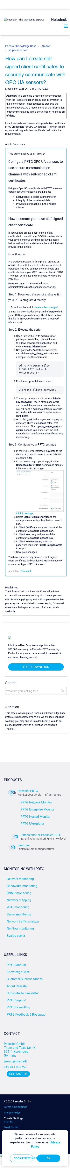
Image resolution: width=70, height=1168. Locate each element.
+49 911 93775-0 (15, 1067)
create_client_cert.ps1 (46, 307)
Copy (58, 364)
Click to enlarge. (25, 513)
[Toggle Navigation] (65, 26)
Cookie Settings (13, 1118)
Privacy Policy (12, 1112)
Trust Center (11, 1127)
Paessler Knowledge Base (21, 46)
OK (48, 1158)
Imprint (8, 1121)
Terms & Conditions (15, 1106)
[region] (35, 1148)
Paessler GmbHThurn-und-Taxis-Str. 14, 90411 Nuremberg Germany (20, 1049)
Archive (45, 46)
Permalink (26, 571)
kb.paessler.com (18, 50)
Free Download (36, 667)
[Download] (28, 600)
